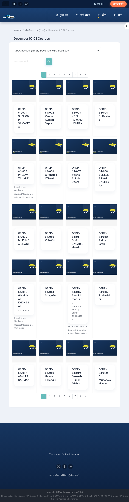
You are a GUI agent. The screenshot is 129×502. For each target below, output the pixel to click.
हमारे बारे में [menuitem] (85, 15)
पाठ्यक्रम (17, 30)
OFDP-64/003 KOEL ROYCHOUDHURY (77, 116)
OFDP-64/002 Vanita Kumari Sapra (49, 116)
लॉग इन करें (118, 4)
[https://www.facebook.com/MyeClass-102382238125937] (20, 4)
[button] (5, 3)
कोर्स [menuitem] (104, 15)
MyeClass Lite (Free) (35, 30)
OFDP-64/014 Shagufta (50, 292)
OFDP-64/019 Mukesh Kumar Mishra (77, 376)
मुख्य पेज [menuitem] (64, 15)
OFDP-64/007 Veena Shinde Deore (76, 174)
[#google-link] (26, 4)
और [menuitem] (119, 15)
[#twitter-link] (14, 4)
